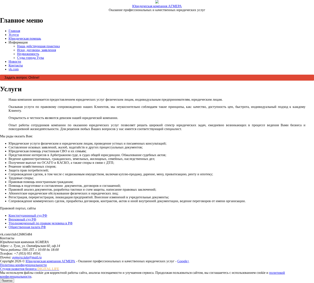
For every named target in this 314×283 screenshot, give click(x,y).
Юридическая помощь (25, 38)
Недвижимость (28, 54)
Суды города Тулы (30, 58)
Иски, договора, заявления (36, 50)
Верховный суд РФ (22, 219)
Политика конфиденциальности (23, 265)
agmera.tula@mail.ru (27, 257)
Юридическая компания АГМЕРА (157, 6)
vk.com (14, 69)
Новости (15, 61)
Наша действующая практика (38, 46)
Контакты (16, 65)
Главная (14, 31)
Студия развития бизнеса (29, 269)
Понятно (7, 280)
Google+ (183, 261)
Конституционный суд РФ (28, 215)
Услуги (14, 34)
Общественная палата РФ (27, 227)
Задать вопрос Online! (21, 77)
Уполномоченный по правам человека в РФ (41, 223)
